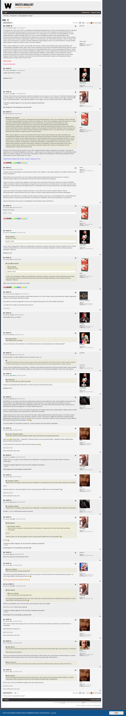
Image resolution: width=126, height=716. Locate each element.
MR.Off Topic (83, 41)
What (81, 571)
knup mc (82, 552)
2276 (84, 407)
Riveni (81, 650)
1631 (84, 442)
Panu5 (81, 167)
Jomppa (82, 323)
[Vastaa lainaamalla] (75, 26)
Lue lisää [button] (53, 713)
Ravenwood (83, 405)
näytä (10, 213)
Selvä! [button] (116, 713)
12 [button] (93, 23)
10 (83, 302)
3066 (84, 573)
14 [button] (98, 23)
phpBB (82, 702)
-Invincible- (83, 103)
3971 (84, 43)
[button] (80, 23)
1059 (84, 169)
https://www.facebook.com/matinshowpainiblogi (16, 579)
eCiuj (81, 127)
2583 (84, 653)
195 (84, 367)
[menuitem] (5, 12)
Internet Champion (85, 300)
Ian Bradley (63, 702)
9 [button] (87, 23)
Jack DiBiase (83, 82)
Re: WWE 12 (7, 26)
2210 (84, 129)
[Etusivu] (8, 6)
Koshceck (82, 365)
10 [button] (89, 23)
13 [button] (95, 23)
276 (84, 105)
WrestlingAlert (24, 4)
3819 (84, 85)
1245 (84, 346)
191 (83, 554)
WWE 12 (5, 20)
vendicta (82, 344)
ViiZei (81, 440)
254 (84, 325)
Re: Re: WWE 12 (8, 584)
